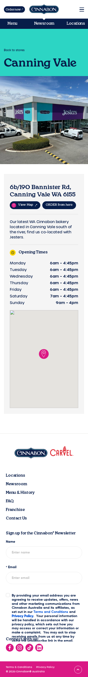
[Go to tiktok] (29, 648)
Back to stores (14, 50)
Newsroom (44, 23)
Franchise (15, 510)
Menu (12, 23)
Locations (75, 23)
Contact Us (16, 518)
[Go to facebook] (10, 648)
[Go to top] (78, 670)
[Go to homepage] (44, 9)
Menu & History (20, 493)
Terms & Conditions (19, 667)
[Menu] (81, 9)
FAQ (10, 501)
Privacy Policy (45, 667)
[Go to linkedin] (39, 648)
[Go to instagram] (19, 648)
